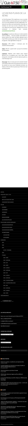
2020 (3, 245)
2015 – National (6, 270)
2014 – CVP (5, 272)
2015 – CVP (5, 262)
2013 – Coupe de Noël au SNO (9, 282)
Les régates (4, 212)
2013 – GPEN (5, 293)
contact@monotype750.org (8, 30)
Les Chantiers (6, 234)
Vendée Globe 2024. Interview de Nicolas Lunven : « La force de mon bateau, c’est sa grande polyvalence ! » (14, 383)
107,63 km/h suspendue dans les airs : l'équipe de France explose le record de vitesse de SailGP (13, 407)
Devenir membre (5, 217)
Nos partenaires (5, 232)
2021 (3, 242)
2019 (3, 247)
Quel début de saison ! (5, 326)
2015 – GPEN (5, 265)
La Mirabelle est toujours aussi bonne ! (9, 323)
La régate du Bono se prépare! (7, 321)
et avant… (4, 255)
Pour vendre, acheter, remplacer (8, 222)
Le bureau (4, 207)
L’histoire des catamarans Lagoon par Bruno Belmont (12, 374)
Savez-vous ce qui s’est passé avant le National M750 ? (12, 316)
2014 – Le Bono (6, 275)
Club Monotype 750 (6, 7)
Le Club (2, 204)
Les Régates (3, 239)
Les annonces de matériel (7, 229)
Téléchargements (5, 295)
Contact (4, 214)
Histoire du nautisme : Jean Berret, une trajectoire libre (12, 361)
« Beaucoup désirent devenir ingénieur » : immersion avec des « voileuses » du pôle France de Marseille (14, 402)
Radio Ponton (5, 358)
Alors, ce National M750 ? (6, 318)
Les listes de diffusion (7, 219)
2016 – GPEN (5, 257)
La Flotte (4, 197)
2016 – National (6, 260)
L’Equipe (4, 389)
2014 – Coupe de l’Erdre (8, 280)
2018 (3, 252)
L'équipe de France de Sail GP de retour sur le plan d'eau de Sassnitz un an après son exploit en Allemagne (13, 417)
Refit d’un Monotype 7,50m (8, 199)
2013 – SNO (5, 285)
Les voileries (6, 237)
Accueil (2, 192)
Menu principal (26, 7)
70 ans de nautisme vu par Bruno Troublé (9, 370)
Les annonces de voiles (7, 227)
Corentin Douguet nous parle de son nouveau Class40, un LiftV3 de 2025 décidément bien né (13, 366)
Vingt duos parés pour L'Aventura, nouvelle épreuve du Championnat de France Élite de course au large (14, 412)
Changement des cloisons (8, 202)
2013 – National (6, 287)
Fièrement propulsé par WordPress (7, 424)
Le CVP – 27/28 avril (7, 250)
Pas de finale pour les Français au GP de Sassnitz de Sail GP (13, 397)
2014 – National (6, 277)
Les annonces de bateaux (7, 224)
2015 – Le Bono (6, 267)
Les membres (4, 209)
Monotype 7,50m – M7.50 (6, 194)
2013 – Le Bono (6, 290)
